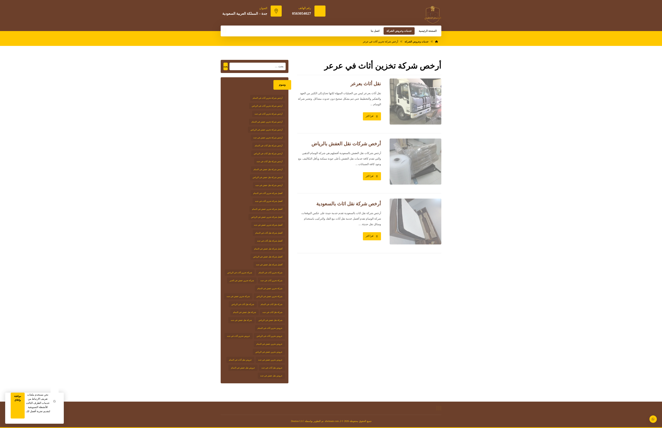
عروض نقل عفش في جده (271, 376)
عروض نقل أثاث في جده (272, 368)
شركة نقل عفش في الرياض (270, 320)
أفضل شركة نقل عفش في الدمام (268, 249)
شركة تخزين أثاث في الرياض (239, 272)
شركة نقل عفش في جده (241, 320)
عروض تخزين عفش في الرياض (268, 352)
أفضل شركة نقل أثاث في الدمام (268, 233)
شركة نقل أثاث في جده (272, 312)
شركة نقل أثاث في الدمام (271, 304)
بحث (225, 66)
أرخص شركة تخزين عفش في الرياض (266, 130)
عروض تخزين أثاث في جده (238, 336)
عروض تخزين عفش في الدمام (269, 344)
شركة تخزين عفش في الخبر (242, 280)
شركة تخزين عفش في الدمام (269, 288)
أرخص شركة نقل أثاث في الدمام (268, 145)
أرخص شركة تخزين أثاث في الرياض (267, 106)
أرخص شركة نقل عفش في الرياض (267, 177)
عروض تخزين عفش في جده (270, 360)
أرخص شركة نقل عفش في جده (268, 185)
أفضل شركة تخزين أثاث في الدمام (267, 193)
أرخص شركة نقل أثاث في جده (269, 161)
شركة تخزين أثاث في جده (271, 280)
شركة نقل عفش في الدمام (244, 312)
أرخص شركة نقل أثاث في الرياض (268, 153)
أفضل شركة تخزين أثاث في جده (268, 201)
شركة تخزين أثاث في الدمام (270, 272)
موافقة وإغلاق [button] (17, 398)
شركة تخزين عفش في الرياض (269, 296)
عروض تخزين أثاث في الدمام (270, 328)
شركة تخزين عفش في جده (238, 296)
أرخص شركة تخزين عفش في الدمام (267, 122)
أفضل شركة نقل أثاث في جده (269, 241)
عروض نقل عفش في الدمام (243, 368)
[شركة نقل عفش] (432, 15)
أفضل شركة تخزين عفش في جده (268, 225)
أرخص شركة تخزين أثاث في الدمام (267, 98)
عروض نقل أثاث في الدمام (240, 360)
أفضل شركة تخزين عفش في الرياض (266, 217)
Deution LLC (297, 421)
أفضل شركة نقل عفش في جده (269, 264)
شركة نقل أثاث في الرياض (242, 304)
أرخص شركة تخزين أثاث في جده (268, 114)
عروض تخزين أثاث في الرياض (269, 336)
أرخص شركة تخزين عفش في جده (267, 137)
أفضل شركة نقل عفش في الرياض (267, 256)
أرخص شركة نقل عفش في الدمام (268, 169)
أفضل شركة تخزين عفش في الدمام (267, 209)
